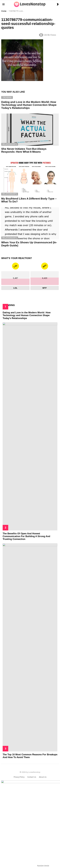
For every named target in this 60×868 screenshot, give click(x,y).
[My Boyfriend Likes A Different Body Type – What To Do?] (30, 176)
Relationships (9, 144)
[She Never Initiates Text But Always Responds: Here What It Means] (30, 130)
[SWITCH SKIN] (58, 4)
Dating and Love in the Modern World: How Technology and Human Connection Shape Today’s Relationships (29, 105)
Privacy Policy (19, 777)
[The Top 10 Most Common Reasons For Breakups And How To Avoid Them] (30, 647)
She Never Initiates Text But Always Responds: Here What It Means (23, 150)
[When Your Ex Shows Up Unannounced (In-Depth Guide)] (30, 223)
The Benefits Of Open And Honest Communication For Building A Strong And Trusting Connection (26, 536)
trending (7, 97)
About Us (42, 777)
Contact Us (31, 777)
